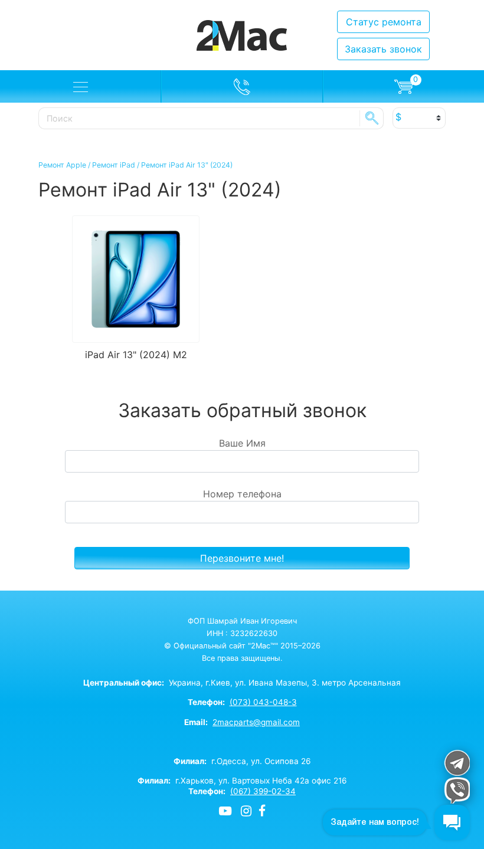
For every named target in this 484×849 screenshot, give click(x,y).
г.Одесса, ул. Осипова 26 (242, 761)
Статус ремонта (383, 22)
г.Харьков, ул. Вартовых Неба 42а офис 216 (242, 780)
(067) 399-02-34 (263, 791)
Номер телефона (242, 494)
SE (371, 118)
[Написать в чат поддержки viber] (456, 790)
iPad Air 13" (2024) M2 (136, 354)
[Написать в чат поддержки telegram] (456, 762)
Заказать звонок (383, 49)
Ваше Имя (242, 443)
